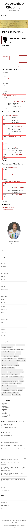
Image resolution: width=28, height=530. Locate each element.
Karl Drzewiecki (5, 379)
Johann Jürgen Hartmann (14, 136)
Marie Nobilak (12, 383)
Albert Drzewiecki (20, 344)
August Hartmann (13, 115)
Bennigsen (3, 266)
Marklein (3, 312)
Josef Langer (5, 376)
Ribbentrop (4, 326)
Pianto (3, 412)
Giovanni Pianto (21, 358)
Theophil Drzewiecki (6, 392)
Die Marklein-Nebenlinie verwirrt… (12, 474)
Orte (2, 322)
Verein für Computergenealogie (8, 427)
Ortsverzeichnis (17, 520)
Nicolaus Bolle (5, 385)
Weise (3, 413)
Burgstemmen (4, 273)
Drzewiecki (4, 279)
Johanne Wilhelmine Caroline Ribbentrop (11, 374)
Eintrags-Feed (4, 502)
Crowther (4, 409)
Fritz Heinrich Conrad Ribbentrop (9, 358)
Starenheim (4, 332)
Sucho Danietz (4, 335)
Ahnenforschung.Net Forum (7, 424)
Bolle (2, 270)
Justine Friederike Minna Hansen (16, 376)
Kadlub (2, 299)
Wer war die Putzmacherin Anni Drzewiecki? (11, 445)
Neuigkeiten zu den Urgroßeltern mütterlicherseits (13, 448)
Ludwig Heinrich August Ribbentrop (10, 381)
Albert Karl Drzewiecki (7, 347)
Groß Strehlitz (4, 289)
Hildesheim (4, 296)
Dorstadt (3, 276)
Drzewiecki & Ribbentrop (14, 5)
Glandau (3, 286)
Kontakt (24, 520)
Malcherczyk (4, 309)
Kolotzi (3, 302)
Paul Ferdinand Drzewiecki (18, 388)
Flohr (3, 410)
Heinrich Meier (13, 167)
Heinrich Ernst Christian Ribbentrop (10, 363)
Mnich (2, 316)
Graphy (21, 525)
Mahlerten (21, 381)
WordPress (13, 525)
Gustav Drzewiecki (6, 360)
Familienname (4, 283)
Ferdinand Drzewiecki (7, 356)
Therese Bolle (16, 392)
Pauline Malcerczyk (6, 390)
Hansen (3, 293)
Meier (3, 416)
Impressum (14, 522)
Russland (20, 390)
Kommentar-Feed (5, 505)
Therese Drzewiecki (6, 394)
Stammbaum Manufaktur (7, 425)
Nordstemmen (4, 319)
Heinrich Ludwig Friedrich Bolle (9, 369)
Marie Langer (5, 383)
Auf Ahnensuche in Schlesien (8, 439)
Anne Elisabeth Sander (9, 95)
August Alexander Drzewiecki (8, 351)
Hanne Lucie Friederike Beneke (18, 360)
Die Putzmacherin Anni (6, 435)
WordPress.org (4, 508)
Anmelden (3, 498)
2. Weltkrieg (4, 344)
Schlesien (3, 329)
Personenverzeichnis (7, 520)
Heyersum (19, 369)
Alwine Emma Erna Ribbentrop (8, 349)
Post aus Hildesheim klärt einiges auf (9, 442)
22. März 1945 (12, 344)
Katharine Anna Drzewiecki (16, 379)
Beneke (3, 263)
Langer (3, 306)
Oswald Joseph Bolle (6, 388)
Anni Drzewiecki (20, 349)
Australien (3, 260)
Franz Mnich (15, 356)
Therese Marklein (16, 394)
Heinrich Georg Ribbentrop (8, 367)
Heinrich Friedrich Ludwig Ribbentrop (10, 365)
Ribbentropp (5, 415)
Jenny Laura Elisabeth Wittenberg (15, 372)
